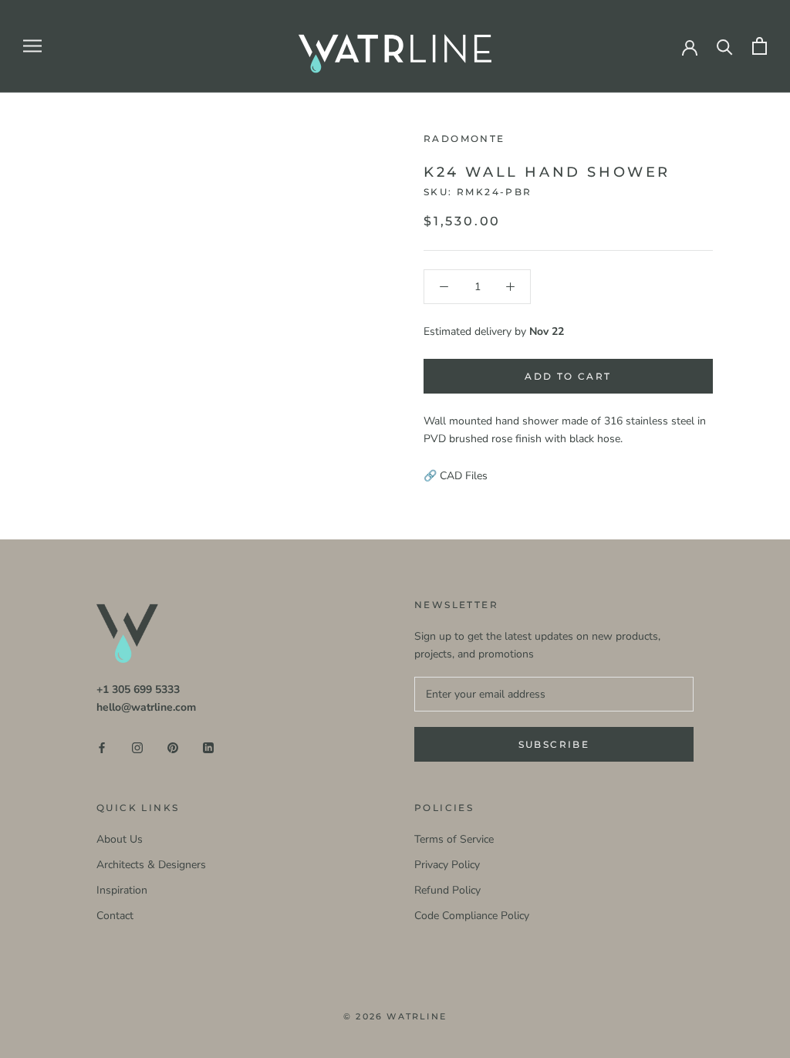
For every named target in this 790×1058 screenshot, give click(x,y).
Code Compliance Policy (471, 915)
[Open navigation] (32, 45)
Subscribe (554, 744)
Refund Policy (447, 890)
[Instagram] (137, 746)
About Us (119, 839)
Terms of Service (454, 839)
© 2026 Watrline (395, 1016)
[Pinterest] (172, 746)
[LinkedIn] (208, 746)
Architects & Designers (151, 864)
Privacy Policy (447, 864)
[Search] (725, 46)
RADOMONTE (464, 138)
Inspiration (121, 890)
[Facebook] (101, 746)
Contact (114, 915)
